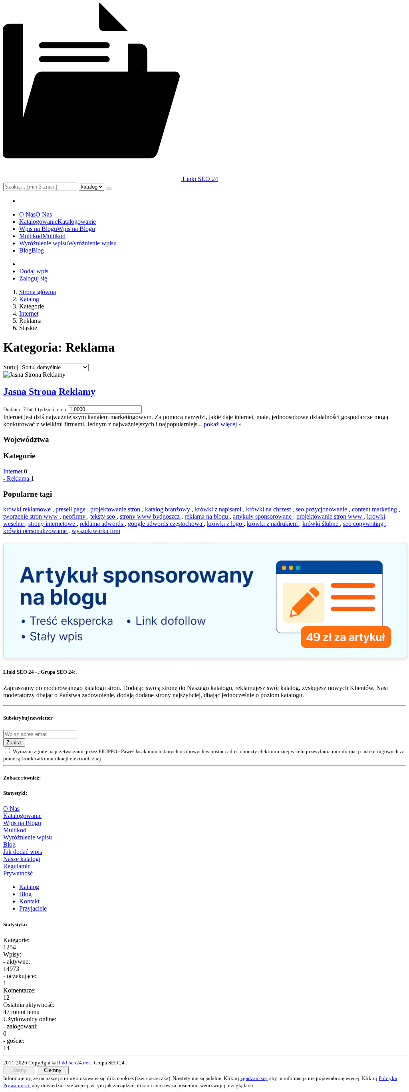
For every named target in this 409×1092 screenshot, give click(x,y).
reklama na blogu (207, 516)
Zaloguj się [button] (33, 278)
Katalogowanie (22, 815)
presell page (71, 509)
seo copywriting (364, 523)
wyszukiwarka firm (95, 530)
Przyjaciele (33, 908)
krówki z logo (225, 523)
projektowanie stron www (330, 516)
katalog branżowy (168, 509)
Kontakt (29, 901)
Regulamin (17, 866)
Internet (28, 313)
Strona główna (37, 291)
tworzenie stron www (31, 516)
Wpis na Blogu (22, 822)
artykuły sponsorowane (263, 516)
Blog (9, 844)
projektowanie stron (116, 509)
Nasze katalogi (21, 858)
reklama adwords (102, 523)
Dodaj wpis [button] (33, 271)
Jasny (19, 1070)
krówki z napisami (219, 509)
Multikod (14, 830)
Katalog (29, 299)
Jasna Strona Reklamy (49, 391)
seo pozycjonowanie (322, 509)
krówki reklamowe (27, 509)
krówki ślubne (321, 523)
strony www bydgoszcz (150, 516)
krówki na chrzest (269, 509)
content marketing (375, 509)
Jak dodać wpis (22, 851)
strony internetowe (52, 523)
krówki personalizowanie (35, 530)
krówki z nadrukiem (273, 523)
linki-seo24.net (73, 1063)
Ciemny (53, 1070)
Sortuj (10, 367)
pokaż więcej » (223, 424)
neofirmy (75, 516)
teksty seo (103, 516)
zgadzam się (253, 1078)
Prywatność (18, 873)
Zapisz (14, 743)
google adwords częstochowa (166, 523)
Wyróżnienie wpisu (27, 837)
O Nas (11, 808)
